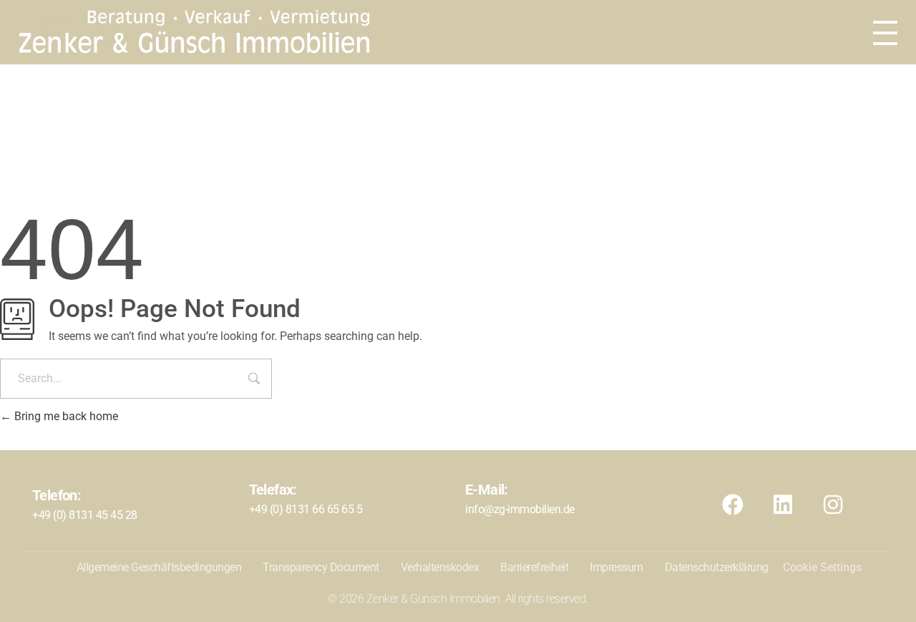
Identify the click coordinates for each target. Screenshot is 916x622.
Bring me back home (64, 416)
